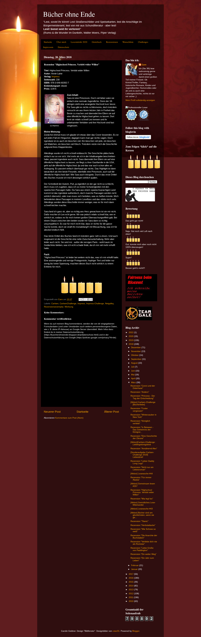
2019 (131, 340)
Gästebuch (97, 41)
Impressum (48, 47)
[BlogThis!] (82, 299)
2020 (131, 336)
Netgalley (109, 303)
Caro (144, 65)
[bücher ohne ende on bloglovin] (138, 138)
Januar (134, 569)
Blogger (135, 631)
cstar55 (116, 631)
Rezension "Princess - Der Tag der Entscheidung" (143, 397)
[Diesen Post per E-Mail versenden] (80, 299)
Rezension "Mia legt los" (142, 499)
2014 (131, 586)
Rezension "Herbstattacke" (143, 525)
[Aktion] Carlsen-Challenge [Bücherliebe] (143, 403)
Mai (133, 375)
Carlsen (55, 303)
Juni (133, 371)
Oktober (135, 355)
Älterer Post (111, 411)
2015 (131, 582)
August (134, 363)
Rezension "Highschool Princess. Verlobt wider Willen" (142, 492)
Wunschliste (127, 41)
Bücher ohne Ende (69, 14)
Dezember (136, 347)
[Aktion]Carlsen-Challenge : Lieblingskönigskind (143, 443)
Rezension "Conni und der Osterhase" (143, 387)
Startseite (48, 41)
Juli (133, 367)
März (133, 382)
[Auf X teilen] (85, 299)
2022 (131, 332)
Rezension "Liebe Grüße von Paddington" (142, 549)
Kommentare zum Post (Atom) (69, 418)
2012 (131, 593)
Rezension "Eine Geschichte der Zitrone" (144, 437)
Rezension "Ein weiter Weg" (143, 554)
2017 (131, 574)
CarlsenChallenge (68, 303)
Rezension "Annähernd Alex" (144, 448)
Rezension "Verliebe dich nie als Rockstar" (144, 543)
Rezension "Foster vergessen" (139, 409)
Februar (135, 565)
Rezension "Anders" (140, 392)
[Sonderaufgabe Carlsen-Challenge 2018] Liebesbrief (142, 454)
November (136, 351)
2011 (131, 597)
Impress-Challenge (95, 303)
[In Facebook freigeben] (88, 299)
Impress (56, 76)
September (136, 359)
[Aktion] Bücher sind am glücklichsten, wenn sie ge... (142, 515)
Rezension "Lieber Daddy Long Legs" (142, 462)
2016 (131, 578)
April (133, 378)
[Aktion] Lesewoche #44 (142, 474)
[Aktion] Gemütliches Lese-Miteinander (143, 503)
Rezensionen (112, 41)
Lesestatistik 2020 (79, 41)
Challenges (143, 41)
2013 (131, 589)
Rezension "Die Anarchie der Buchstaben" (144, 536)
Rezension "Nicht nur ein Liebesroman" (142, 468)
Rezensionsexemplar (53, 307)
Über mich (61, 41)
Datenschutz (63, 47)
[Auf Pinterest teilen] (91, 299)
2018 (131, 344)
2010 (131, 601)
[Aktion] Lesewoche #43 (142, 509)
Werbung (69, 307)
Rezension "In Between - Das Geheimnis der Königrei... (142, 429)
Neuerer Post (52, 411)
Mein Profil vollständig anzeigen (140, 100)
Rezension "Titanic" (139, 521)
